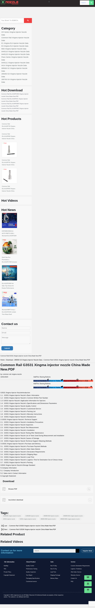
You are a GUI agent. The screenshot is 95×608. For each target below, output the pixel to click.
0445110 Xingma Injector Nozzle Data (15, 51)
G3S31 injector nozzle (9, 519)
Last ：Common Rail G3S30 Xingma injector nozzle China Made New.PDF (30, 526)
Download (9, 360)
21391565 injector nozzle (32, 516)
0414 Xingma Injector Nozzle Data (14, 65)
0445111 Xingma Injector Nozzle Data (15, 63)
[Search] (91, 2)
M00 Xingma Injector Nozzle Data (13, 49)
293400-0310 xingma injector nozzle (73, 516)
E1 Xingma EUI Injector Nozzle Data (14, 43)
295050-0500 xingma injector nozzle (70, 519)
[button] (49, 1)
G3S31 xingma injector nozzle (28, 519)
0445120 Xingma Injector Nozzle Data (15, 54)
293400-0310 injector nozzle (51, 516)
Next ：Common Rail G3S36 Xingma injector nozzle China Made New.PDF (30, 529)
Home (2, 360)
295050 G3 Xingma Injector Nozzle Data (28, 360)
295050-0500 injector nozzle (48, 519)
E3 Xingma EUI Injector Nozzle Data (14, 46)
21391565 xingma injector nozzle (12, 516)
